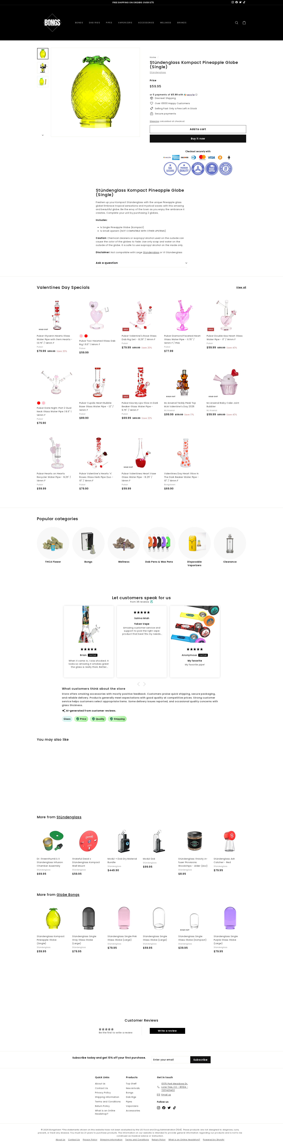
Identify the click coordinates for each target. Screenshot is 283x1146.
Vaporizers (132, 1106)
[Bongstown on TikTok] (174, 1107)
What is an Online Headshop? (105, 1112)
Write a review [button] (167, 1030)
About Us (100, 1083)
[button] (198, 94)
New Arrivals (133, 1088)
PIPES (109, 22)
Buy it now (198, 138)
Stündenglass (158, 72)
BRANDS (182, 22)
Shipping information (107, 1097)
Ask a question (107, 263)
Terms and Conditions (108, 1101)
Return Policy (102, 1106)
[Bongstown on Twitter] (169, 1107)
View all (241, 287)
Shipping (154, 121)
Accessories (133, 1110)
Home (153, 57)
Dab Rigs (131, 1097)
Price (153, 80)
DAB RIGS (94, 22)
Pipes (129, 1101)
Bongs (129, 1092)
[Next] (43, 134)
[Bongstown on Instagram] (158, 1107)
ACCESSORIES (146, 22)
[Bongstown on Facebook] (163, 1107)
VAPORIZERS (125, 22)
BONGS (79, 22)
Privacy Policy (103, 1092)
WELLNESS (165, 22)
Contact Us (101, 1088)
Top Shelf (131, 1083)
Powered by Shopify (213, 1139)
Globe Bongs (68, 894)
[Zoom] (95, 92)
